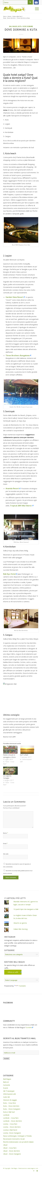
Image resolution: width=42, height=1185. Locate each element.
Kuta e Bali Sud (17, 16)
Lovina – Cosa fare (10, 1124)
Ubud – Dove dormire (11, 1151)
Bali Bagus (13, 26)
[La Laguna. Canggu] (10, 771)
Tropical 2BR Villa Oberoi (21, 505)
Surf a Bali (24, 755)
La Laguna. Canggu (7, 777)
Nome (5, 833)
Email (5, 843)
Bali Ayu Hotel (9, 574)
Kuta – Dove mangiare (11, 1109)
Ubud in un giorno (20, 923)
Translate (22, 986)
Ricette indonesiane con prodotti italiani (18, 1142)
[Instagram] (37, 1170)
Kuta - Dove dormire (9, 18)
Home (9, 16)
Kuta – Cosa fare (9, 1103)
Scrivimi (29, 1027)
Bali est (6, 1082)
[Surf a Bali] (27, 750)
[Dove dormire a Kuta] (21, 46)
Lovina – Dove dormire (12, 1127)
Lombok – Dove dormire (12, 1121)
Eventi (5, 1088)
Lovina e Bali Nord (10, 1130)
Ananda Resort (12, 488)
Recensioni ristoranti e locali (14, 1139)
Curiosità (6, 1085)
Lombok (6, 1115)
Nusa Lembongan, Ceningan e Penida (17, 1136)
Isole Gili (6, 1097)
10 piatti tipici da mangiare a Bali (25, 909)
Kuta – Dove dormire (11, 1106)
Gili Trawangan (8, 1091)
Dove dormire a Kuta (21, 29)
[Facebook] (34, 1170)
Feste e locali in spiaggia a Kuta (9, 756)
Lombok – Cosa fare (10, 1118)
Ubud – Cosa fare (9, 1148)
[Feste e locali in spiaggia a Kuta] (10, 750)
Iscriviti (6, 1058)
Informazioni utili (9, 1094)
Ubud (5, 1145)
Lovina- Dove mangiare (12, 1133)
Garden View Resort (14, 297)
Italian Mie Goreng (20, 929)
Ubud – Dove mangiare (12, 1154)
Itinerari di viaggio (10, 1100)
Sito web (5, 854)
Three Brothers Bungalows (18, 355)
